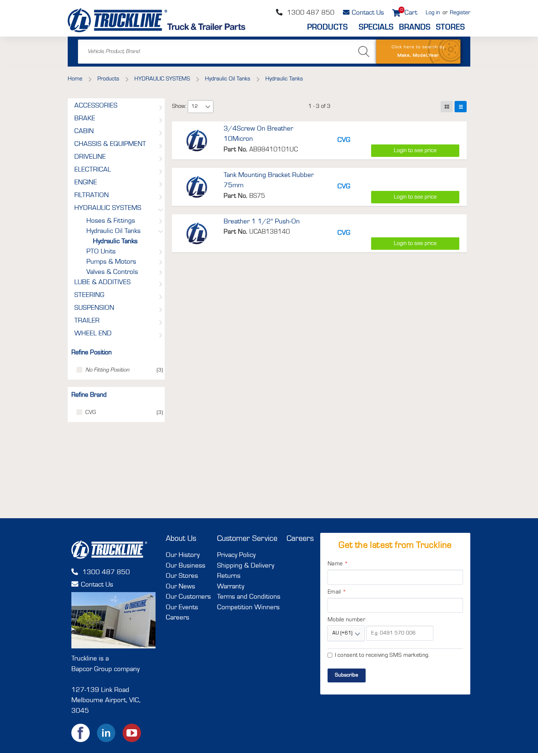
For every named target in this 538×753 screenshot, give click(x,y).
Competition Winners (248, 607)
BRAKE (84, 119)
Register (460, 13)
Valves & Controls (112, 272)
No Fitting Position (107, 370)
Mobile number (346, 620)
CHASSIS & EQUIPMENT (110, 144)
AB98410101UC (273, 149)
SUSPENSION (94, 308)
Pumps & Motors (111, 262)
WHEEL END (93, 334)
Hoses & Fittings (110, 221)
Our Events (182, 607)
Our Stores (182, 576)
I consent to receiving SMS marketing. (382, 655)
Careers (177, 617)
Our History (182, 555)
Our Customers (188, 597)
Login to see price (415, 151)
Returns (228, 576)
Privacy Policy (236, 555)
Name (338, 564)
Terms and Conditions (248, 597)
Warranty (230, 586)
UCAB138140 (269, 232)
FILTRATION (91, 195)
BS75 (257, 196)
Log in (433, 13)
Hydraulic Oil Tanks (113, 231)
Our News (180, 586)
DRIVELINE (90, 157)
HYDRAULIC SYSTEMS (107, 208)
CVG (90, 412)
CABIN (84, 131)
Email (337, 592)
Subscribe (346, 675)
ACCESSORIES (95, 106)
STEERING (89, 295)
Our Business (185, 565)
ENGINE (85, 183)
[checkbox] (79, 370)
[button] (208, 107)
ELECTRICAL (92, 170)
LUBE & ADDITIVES (102, 282)
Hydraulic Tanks (115, 241)
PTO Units (101, 252)
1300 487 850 (310, 13)
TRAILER (87, 321)
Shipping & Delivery (245, 565)
